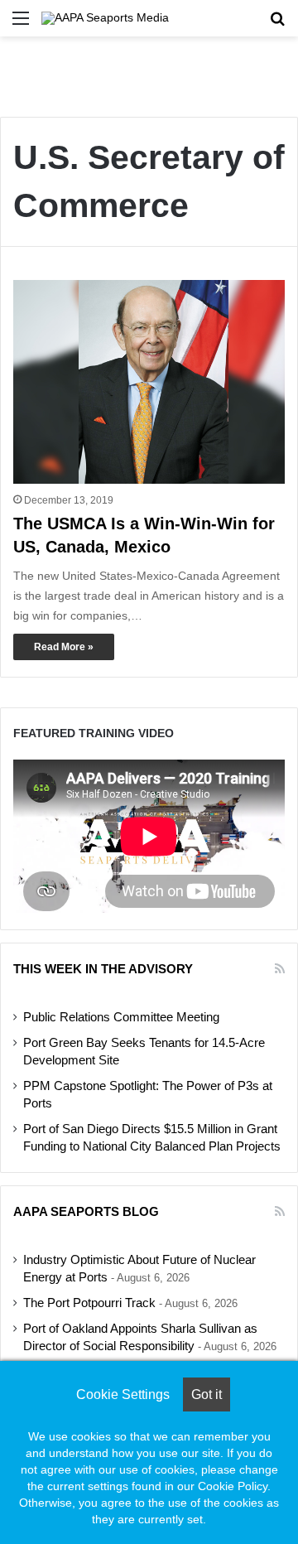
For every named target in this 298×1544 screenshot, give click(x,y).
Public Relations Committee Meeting (121, 1017)
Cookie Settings (123, 1394)
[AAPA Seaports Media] (105, 18)
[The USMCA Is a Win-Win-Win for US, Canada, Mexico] (149, 382)
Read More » (64, 647)
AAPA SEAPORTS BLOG (86, 1211)
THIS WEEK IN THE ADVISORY (103, 969)
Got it (206, 1394)
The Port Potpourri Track (89, 1303)
